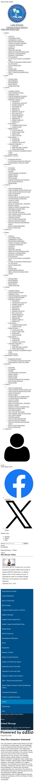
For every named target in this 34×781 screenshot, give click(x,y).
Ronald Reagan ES (18, 115)
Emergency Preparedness (15, 55)
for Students (11, 169)
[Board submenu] (5, 277)
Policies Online (12, 176)
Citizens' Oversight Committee (17, 43)
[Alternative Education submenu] (22, 144)
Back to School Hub (14, 227)
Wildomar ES (16, 118)
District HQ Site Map (14, 50)
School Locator (12, 154)
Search (3, 543)
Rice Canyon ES (17, 113)
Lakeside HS (16, 140)
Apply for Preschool (14, 193)
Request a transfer (13, 205)
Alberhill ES (16, 101)
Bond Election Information (16, 41)
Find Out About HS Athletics (17, 221)
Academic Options (13, 91)
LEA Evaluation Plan (14, 65)
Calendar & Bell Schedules (16, 98)
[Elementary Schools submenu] (21, 299)
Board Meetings (13, 81)
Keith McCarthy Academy (20, 147)
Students (7, 536)
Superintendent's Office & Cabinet (18, 163)
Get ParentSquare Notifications (17, 198)
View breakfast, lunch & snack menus (19, 214)
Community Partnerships (15, 45)
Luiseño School (16, 127)
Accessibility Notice (14, 38)
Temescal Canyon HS (18, 142)
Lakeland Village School (19, 125)
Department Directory (14, 159)
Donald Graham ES (18, 104)
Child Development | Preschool (17, 96)
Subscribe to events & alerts (16, 209)
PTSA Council (12, 178)
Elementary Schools (14, 99)
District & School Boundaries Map (18, 52)
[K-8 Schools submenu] (17, 323)
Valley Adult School (18, 149)
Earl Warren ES (16, 106)
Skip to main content (7, 1)
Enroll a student (13, 195)
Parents (7, 538)
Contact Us (11, 46)
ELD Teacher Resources (15, 181)
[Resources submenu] (5, 166)
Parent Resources (6, 550)
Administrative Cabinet (15, 40)
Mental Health (12, 183)
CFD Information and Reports (17, 173)
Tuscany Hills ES (17, 116)
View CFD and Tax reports (16, 212)
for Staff (10, 171)
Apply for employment (15, 188)
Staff (6, 540)
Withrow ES (15, 122)
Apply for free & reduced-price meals (19, 192)
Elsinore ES (15, 108)
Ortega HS (15, 145)
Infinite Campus (13, 174)
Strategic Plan (12, 69)
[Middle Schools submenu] (19, 328)
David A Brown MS (18, 132)
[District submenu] (5, 234)
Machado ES (16, 110)
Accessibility (4, 779)
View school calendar (14, 215)
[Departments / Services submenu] (5, 357)
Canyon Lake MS (17, 130)
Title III (10, 74)
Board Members (13, 82)
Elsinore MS (16, 133)
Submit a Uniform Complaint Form (18, 207)
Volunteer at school (14, 217)
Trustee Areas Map (14, 86)
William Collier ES (17, 120)
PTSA (10, 67)
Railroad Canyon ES (18, 111)
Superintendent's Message (16, 70)
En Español (4, 547)
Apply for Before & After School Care (19, 190)
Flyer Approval (12, 57)
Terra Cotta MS (16, 135)
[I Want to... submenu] (5, 386)
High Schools (12, 137)
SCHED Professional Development (18, 180)
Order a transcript (13, 202)
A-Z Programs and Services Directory (19, 161)
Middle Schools (13, 128)
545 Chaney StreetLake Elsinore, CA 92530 (8, 717)
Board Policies (12, 84)
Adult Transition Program (16, 93)
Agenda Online (12, 79)
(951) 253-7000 (10, 719)
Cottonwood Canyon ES (19, 103)
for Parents (11, 168)
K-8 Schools (12, 123)
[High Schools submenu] (17, 137)
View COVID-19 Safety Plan (17, 219)
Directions (11, 48)
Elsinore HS (15, 139)
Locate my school (13, 200)
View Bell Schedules (14, 210)
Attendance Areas (13, 94)
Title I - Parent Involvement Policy (18, 72)
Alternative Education (14, 144)
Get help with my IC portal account (18, 197)
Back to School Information (16, 226)
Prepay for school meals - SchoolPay (19, 203)
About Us (11, 36)
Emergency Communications (17, 53)
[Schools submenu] (5, 289)
